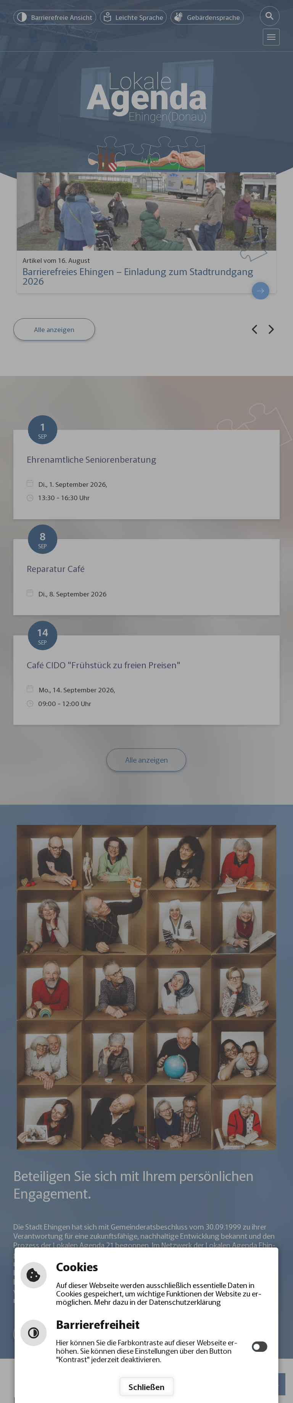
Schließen (146, 1386)
